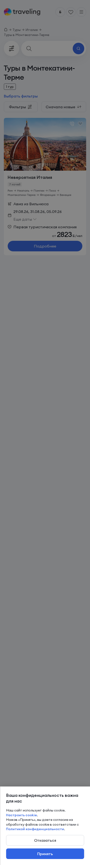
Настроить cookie (21, 815)
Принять (45, 853)
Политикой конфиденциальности (35, 829)
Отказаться (45, 840)
